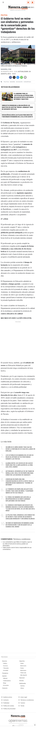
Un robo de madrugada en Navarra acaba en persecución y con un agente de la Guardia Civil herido (20, 524)
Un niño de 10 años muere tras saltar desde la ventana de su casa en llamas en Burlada (20, 449)
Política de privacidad (9, 709)
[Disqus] (17, 577)
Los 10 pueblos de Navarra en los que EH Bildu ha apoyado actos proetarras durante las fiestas (19, 457)
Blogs (4, 683)
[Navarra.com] (18, 7)
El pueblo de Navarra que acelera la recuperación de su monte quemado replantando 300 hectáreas (18, 499)
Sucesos (5, 665)
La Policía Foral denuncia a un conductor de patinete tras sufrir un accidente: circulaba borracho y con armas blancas (20, 516)
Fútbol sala (23, 672)
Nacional (21, 678)
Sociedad (5, 670)
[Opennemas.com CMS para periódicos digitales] (18, 722)
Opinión (4, 676)
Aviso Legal (23, 697)
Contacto (6, 700)
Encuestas (6, 685)
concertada (27, 81)
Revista (21, 680)
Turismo (22, 703)
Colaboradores (7, 680)
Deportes (22, 661)
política (6, 81)
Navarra (4, 661)
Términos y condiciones (21, 539)
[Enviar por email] (25, 77)
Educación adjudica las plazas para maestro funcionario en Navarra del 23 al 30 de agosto (17, 116)
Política (5, 663)
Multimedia (22, 683)
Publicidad (6, 703)
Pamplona (5, 673)
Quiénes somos (7, 697)
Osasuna (4, 688)
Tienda (22, 706)
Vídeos (22, 688)
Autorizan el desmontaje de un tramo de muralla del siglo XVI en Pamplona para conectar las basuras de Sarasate (20, 473)
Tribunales (6, 668)
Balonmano (23, 670)
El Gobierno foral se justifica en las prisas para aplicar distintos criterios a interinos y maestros (24, 96)
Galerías (22, 686)
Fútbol (22, 663)
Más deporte (23, 675)
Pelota (22, 668)
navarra (12, 81)
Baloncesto (23, 665)
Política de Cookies (8, 706)
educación (19, 81)
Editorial (5, 678)
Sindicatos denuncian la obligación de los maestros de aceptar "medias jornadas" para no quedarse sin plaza (17, 107)
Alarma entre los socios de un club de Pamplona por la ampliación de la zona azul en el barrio (19, 465)
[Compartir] (10, 77)
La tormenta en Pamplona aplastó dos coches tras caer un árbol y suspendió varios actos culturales (19, 491)
